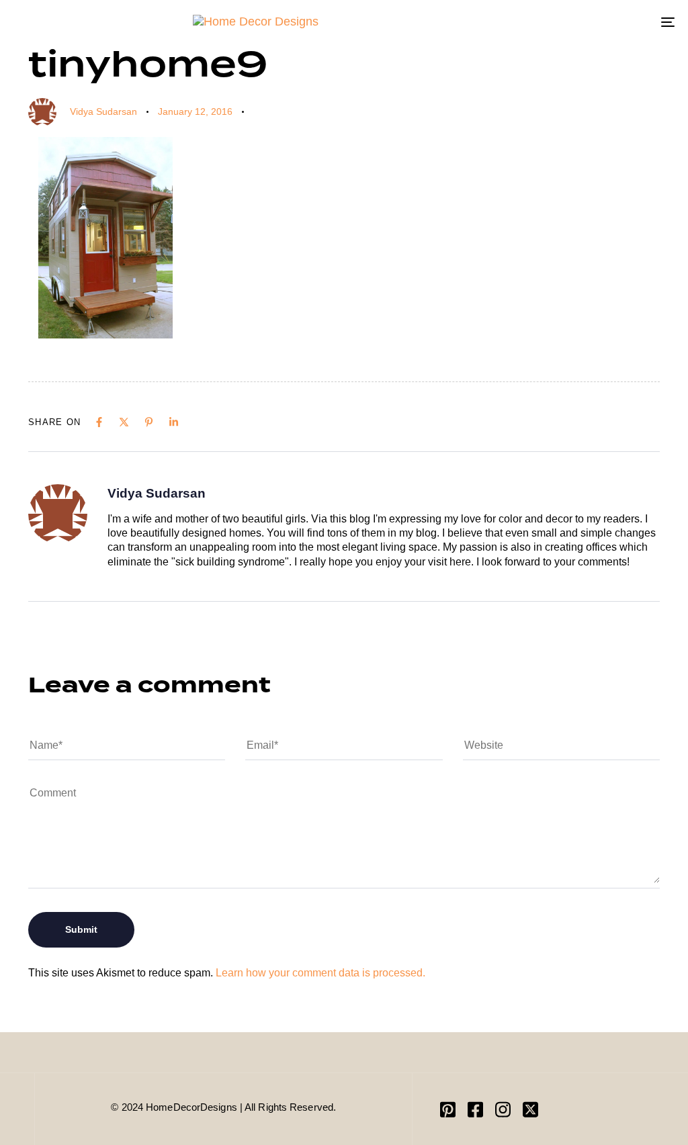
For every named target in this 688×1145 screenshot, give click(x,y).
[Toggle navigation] (564, 22)
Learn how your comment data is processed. (320, 972)
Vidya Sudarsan (103, 111)
